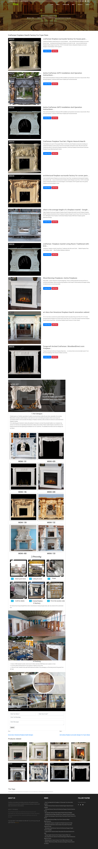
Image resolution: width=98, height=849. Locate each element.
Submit (24, 29)
